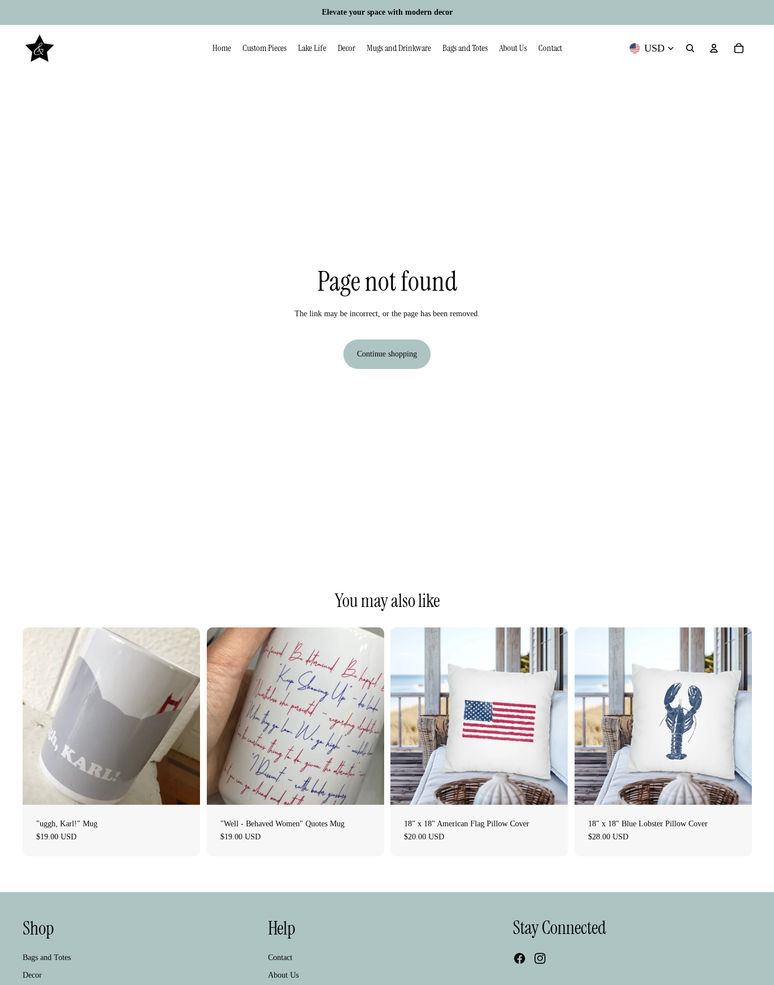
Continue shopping (387, 354)
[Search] (690, 48)
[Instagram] (540, 958)
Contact (280, 957)
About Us (283, 975)
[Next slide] (183, 715)
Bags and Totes (47, 957)
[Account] (713, 48)
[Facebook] (519, 958)
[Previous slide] (40, 715)
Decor (32, 975)
